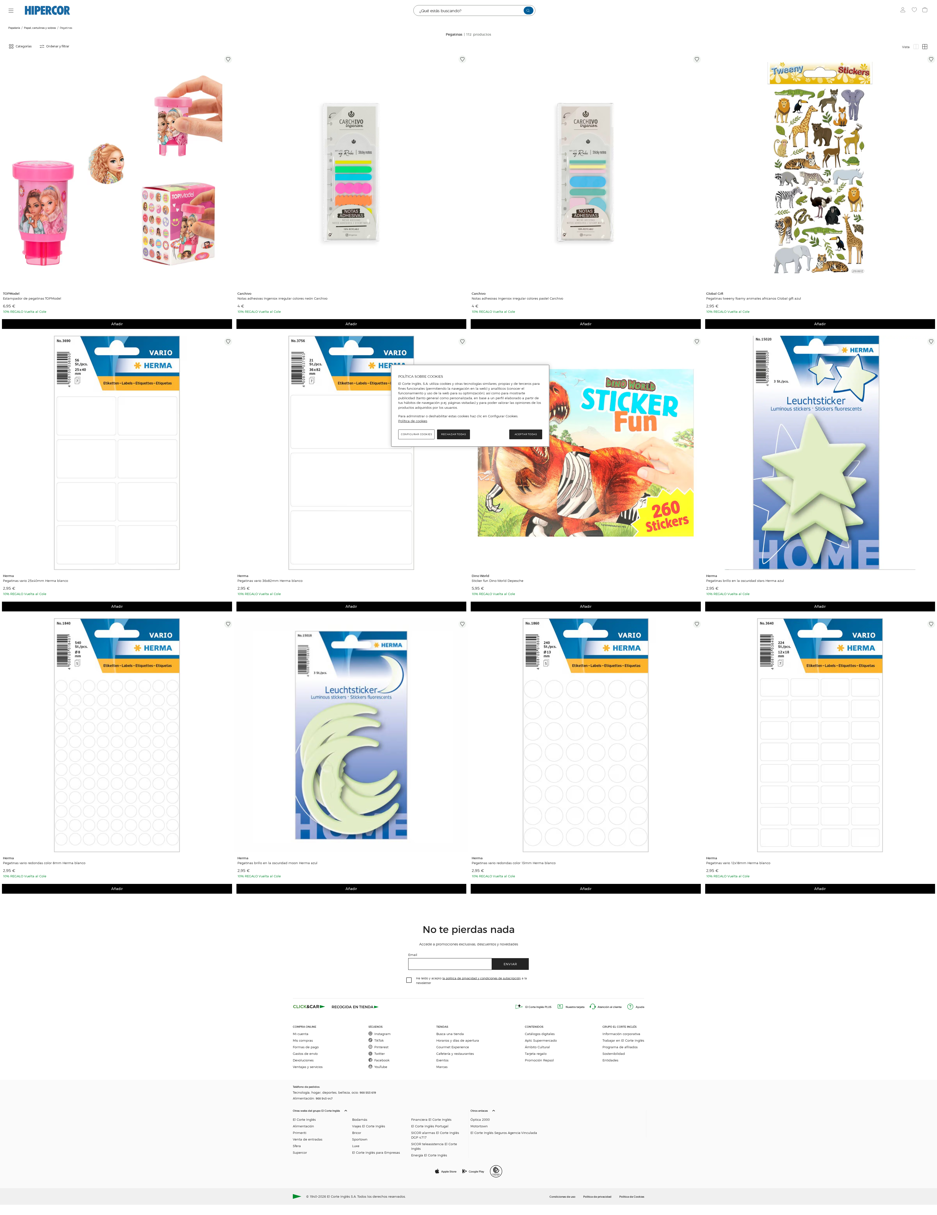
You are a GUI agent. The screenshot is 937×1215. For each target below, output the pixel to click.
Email (412, 954)
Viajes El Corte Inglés (368, 1126)
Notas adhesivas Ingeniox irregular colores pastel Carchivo (517, 298)
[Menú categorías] (11, 10)
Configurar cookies (416, 434)
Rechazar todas (453, 434)
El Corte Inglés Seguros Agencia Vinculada (503, 1132)
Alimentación (303, 1126)
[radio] (916, 46)
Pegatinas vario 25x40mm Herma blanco (35, 581)
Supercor (300, 1152)
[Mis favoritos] (915, 10)
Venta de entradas (307, 1139)
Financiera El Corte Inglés (431, 1119)
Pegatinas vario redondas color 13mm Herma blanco (514, 863)
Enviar (510, 964)
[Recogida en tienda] (355, 1007)
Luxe (355, 1145)
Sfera (297, 1145)
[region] (470, 406)
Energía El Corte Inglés (429, 1155)
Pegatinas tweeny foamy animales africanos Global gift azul (753, 298)
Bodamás (359, 1119)
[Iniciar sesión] (903, 10)
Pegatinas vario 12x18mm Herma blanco (738, 863)
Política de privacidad (597, 1196)
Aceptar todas (526, 434)
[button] (380, 1131)
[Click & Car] (309, 1007)
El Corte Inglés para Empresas (376, 1152)
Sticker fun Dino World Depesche (497, 581)
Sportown (359, 1139)
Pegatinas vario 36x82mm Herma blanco (270, 581)
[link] (117, 170)
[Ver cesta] (925, 10)
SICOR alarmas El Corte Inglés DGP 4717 (435, 1135)
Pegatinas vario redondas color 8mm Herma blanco (44, 863)
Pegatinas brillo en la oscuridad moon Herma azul (277, 863)
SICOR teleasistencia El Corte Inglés (434, 1146)
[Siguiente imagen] (229, 170)
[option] (117, 170)
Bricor (356, 1132)
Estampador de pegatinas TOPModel (32, 298)
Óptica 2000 (480, 1119)
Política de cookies (412, 421)
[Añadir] (228, 59)
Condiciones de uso (562, 1196)
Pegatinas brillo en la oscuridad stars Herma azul (745, 581)
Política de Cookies (631, 1196)
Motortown (479, 1126)
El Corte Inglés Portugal (429, 1126)
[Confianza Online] (496, 1171)
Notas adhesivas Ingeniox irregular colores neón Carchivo (282, 298)
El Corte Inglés (304, 1119)
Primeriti (299, 1132)
